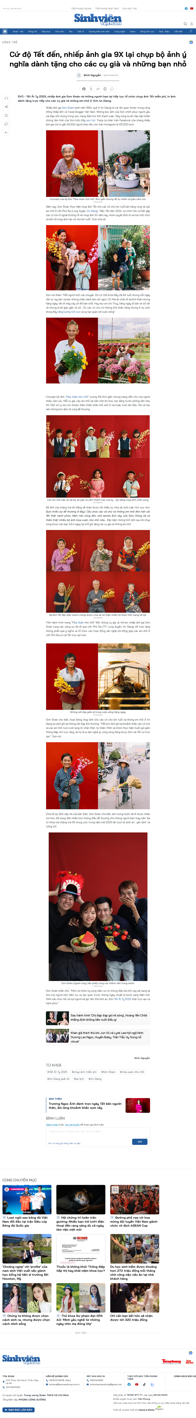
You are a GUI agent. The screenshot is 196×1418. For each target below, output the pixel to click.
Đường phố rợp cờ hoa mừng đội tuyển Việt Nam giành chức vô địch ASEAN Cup (133, 1221)
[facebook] (186, 8)
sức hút (90, 120)
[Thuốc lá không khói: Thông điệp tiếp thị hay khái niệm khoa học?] (80, 1248)
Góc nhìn (59, 31)
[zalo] (154, 1384)
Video (132, 31)
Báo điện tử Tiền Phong (98, 20)
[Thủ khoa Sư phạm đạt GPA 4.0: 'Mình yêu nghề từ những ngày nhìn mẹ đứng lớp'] (80, 1298)
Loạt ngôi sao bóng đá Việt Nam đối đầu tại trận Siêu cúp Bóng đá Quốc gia (25, 1221)
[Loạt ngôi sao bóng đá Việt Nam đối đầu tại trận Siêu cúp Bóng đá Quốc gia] (26, 1199)
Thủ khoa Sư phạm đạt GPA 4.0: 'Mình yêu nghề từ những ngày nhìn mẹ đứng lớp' (79, 1320)
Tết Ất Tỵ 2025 (122, 999)
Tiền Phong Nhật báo (107, 8)
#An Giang (95, 1079)
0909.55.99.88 (56, 1380)
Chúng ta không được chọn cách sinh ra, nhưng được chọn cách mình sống (26, 1320)
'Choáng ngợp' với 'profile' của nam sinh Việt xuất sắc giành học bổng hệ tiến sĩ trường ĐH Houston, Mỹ (25, 1273)
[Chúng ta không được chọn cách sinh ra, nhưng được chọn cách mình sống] (26, 1298)
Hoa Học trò (130, 8)
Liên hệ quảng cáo (57, 1376)
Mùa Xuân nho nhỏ (77, 396)
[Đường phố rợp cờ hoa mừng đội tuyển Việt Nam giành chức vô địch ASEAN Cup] (134, 1199)
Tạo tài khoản (72, 1124)
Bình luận (6, 124)
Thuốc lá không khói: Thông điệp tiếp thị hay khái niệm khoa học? (80, 1269)
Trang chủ (4, 31)
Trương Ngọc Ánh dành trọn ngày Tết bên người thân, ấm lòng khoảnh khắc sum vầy (85, 1106)
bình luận (112, 89)
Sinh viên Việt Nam (21, 1360)
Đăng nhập (52, 1124)
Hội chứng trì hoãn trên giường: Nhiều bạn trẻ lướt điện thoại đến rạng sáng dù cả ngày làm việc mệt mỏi (80, 1223)
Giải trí (80, 31)
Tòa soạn (8, 1376)
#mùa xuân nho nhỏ (132, 1072)
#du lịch (79, 1079)
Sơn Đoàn (68, 107)
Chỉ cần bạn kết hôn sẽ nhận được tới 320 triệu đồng (131, 1318)
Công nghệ (119, 31)
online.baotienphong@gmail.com (106, 1384)
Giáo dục (46, 31)
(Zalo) (68, 1380)
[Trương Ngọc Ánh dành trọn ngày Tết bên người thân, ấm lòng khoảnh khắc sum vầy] (138, 1105)
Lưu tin (6, 115)
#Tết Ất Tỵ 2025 (57, 1072)
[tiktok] (146, 1384)
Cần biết (178, 31)
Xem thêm (191, 31)
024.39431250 (13, 1387)
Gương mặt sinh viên (99, 31)
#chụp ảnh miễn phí (84, 1072)
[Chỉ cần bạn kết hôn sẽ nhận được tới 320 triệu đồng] (134, 1298)
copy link (98, 89)
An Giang (92, 211)
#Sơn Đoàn (108, 1072)
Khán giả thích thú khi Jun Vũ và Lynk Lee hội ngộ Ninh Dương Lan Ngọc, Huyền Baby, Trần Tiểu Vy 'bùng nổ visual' (107, 1037)
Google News (191, 42)
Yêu (71, 31)
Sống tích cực (147, 31)
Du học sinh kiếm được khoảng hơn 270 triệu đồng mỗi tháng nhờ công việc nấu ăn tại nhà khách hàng (133, 1273)
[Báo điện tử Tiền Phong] (171, 1362)
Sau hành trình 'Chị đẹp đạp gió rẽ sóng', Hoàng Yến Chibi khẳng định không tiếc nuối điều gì (109, 1017)
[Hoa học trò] (190, 1362)
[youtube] (192, 8)
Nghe (6, 98)
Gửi (140, 1141)
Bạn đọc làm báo (20, 1409)
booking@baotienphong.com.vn (64, 1384)
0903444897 (96, 1380)
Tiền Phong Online (81, 8)
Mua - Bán (164, 31)
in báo (105, 89)
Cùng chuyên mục (19, 1180)
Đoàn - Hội (18, 31)
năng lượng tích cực (69, 311)
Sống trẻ (32, 31)
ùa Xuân (79, 622)
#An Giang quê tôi (58, 1079)
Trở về (6, 133)
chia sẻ (84, 89)
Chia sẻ (6, 107)
